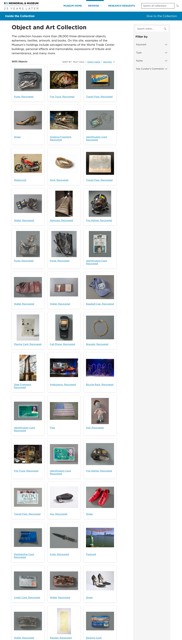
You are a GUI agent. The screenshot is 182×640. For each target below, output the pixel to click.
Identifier (107, 62)
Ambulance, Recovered (63, 384)
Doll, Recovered (95, 427)
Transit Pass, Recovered (99, 96)
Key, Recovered (58, 514)
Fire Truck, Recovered (62, 96)
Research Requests (121, 5)
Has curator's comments (150, 68)
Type (138, 52)
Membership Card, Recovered (24, 556)
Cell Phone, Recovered (62, 344)
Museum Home (72, 5)
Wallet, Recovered (24, 220)
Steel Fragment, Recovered (23, 386)
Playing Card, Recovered (28, 344)
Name (139, 60)
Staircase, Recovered (61, 220)
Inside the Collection (20, 16)
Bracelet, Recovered (97, 344)
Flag (52, 427)
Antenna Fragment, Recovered (61, 138)
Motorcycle (20, 180)
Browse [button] (93, 5)
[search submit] (165, 29)
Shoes (17, 137)
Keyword (141, 44)
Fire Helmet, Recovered (99, 220)
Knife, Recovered (59, 554)
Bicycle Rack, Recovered (99, 384)
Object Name (93, 62)
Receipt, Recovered (61, 637)
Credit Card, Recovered (27, 597)
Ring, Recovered (59, 180)
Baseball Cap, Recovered (100, 304)
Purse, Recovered (23, 96)
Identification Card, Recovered (96, 138)
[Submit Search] (177, 6)
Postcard (91, 554)
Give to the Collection (161, 16)
